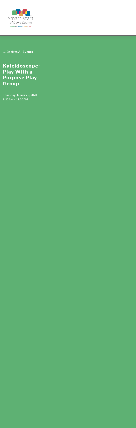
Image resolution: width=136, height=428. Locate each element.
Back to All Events (20, 52)
